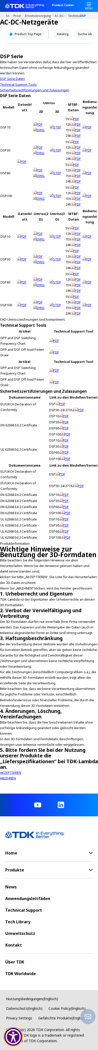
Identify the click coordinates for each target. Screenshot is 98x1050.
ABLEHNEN (8, 778)
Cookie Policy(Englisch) (67, 1008)
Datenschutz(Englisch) (24, 1008)
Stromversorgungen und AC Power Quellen (40, 15)
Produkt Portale (19, 15)
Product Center (63, 5)
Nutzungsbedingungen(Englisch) (32, 998)
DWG (40, 130)
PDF (23, 161)
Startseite (9, 15)
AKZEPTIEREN (10, 772)
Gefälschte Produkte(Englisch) (62, 1018)
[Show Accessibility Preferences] (13, 1037)
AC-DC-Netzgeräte (61, 15)
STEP (57, 127)
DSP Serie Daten (12, 78)
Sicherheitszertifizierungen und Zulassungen (34, 90)
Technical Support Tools (18, 84)
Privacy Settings (19, 1018)
